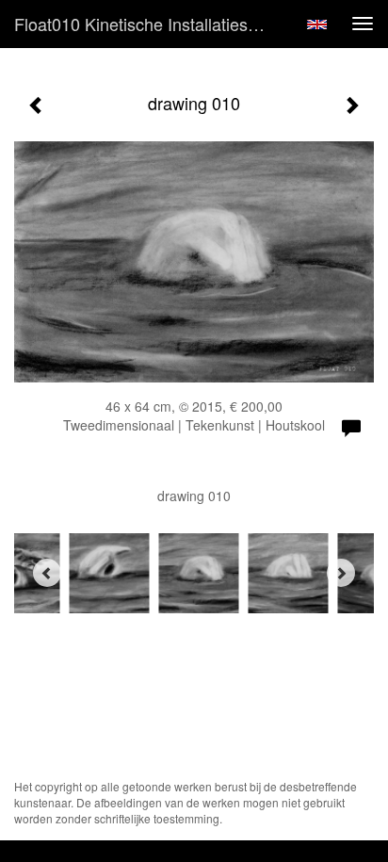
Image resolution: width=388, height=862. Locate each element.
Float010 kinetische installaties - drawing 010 (148, 23)
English (317, 24)
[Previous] (47, 573)
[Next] (341, 573)
